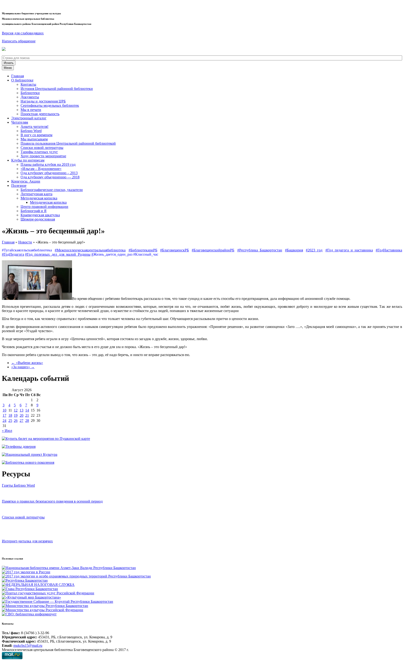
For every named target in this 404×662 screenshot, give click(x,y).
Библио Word (31, 131)
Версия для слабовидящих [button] (23, 33)
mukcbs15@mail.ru (27, 645)
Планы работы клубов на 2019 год (48, 164)
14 (27, 410)
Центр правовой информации (44, 207)
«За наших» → (23, 367)
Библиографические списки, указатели (52, 190)
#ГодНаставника (389, 250)
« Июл (7, 431)
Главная (17, 76)
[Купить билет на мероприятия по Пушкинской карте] (4, 49)
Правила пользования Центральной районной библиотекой (68, 143)
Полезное (18, 186)
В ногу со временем (36, 135)
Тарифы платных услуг (39, 152)
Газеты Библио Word (18, 485)
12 (16, 410)
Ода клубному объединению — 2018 (50, 177)
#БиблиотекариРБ (143, 250)
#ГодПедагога (13, 254)
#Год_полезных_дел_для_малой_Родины (57, 254)
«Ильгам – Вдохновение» (41, 169)
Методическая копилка (39, 198)
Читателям (19, 122)
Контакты (28, 84)
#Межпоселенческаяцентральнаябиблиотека (90, 250)
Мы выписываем (34, 139)
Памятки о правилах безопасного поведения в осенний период (52, 501)
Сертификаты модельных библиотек (50, 105)
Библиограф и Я (34, 211)
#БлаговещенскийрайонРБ (213, 250)
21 (27, 415)
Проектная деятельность (40, 114)
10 (4, 410)
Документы (30, 97)
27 (21, 421)
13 (21, 410)
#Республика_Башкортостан (259, 250)
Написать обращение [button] (19, 41)
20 (21, 415)
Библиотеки (30, 93)
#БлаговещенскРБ (174, 250)
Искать (9, 63)
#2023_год (314, 250)
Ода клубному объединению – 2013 (49, 173)
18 (10, 415)
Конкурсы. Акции (25, 181)
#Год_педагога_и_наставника (349, 250)
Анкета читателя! (34, 127)
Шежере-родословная (38, 219)
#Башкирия (294, 250)
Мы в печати (31, 110)
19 (16, 415)
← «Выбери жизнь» (27, 363)
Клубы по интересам (27, 160)
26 (16, 421)
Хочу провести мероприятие (43, 156)
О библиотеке (22, 80)
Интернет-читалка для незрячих (27, 541)
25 (10, 421)
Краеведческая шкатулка (40, 215)
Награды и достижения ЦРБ (43, 101)
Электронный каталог (29, 118)
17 (4, 415)
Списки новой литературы (42, 148)
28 (27, 421)
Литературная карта (36, 194)
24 (4, 421)
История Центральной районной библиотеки (57, 89)
